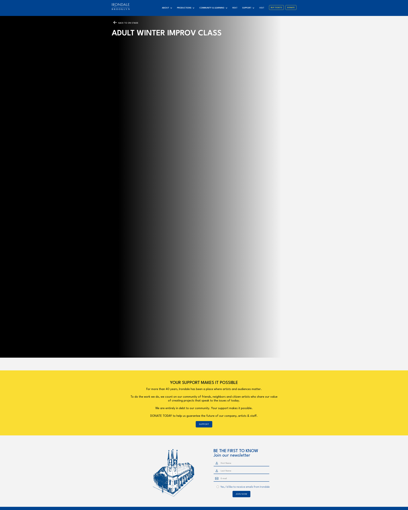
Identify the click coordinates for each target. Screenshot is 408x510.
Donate (291, 8)
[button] (167, 8)
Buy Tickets (276, 8)
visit (261, 8)
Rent (234, 8)
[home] (121, 6)
